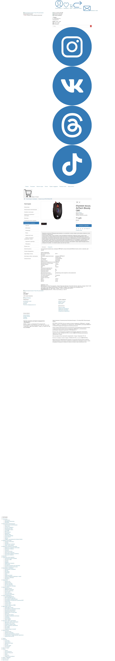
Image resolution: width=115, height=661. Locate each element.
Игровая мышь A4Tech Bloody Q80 (45, 198)
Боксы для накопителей (9, 594)
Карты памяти (7, 591)
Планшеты (7, 550)
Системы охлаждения (9, 527)
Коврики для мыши (8, 575)
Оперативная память (9, 529)
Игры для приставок (9, 584)
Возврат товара (61, 302)
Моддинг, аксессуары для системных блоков (13, 539)
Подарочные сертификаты (63, 308)
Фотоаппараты (8, 618)
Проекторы (7, 613)
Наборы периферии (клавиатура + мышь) (13, 576)
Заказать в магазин (84, 225)
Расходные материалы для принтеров (12, 565)
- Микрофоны (27, 243)
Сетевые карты (8, 603)
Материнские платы (9, 528)
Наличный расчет (8, 651)
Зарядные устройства (9, 632)
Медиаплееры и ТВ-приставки (11, 612)
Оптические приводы (9, 535)
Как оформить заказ (27, 301)
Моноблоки (7, 522)
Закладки (25, 317)
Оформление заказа (9, 643)
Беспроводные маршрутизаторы (11, 599)
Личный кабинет (26, 315)
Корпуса (6, 538)
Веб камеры (7, 571)
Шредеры (7, 562)
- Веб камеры (27, 227)
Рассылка (25, 318)
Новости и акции (40, 186)
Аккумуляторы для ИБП (9, 636)
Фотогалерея (7, 646)
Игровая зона (27, 246)
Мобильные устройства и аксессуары (29, 215)
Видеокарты (7, 533)
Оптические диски (8, 593)
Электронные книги (8, 551)
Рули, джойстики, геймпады (10, 585)
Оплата (46, 186)
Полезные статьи (62, 186)
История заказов (26, 316)
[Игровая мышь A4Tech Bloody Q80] (57, 210)
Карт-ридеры (7, 626)
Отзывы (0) (50, 247)
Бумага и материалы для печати (11, 566)
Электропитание (27, 258)
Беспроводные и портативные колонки (12, 608)
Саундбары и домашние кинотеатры (12, 615)
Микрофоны (7, 578)
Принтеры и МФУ (8, 559)
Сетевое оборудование (28, 251)
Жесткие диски (8, 532)
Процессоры (7, 526)
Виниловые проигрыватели (10, 609)
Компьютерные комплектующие (30, 209)
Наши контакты (71, 186)
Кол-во (77, 220)
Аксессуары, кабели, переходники (31, 256)
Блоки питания (8, 536)
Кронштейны (7, 627)
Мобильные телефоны (9, 548)
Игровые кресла (8, 582)
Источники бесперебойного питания (12, 633)
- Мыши (26, 232)
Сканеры (6, 560)
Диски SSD (7, 530)
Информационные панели (10, 611)
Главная (26, 186)
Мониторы (26, 218)
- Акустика (26, 225)
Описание (44, 247)
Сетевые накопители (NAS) (10, 605)
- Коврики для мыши (28, 235)
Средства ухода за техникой (10, 629)
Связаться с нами (61, 301)
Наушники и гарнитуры (9, 577)
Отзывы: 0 (87, 228)
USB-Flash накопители (9, 589)
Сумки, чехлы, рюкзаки (9, 545)
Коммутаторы (7, 601)
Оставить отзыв (79, 230)
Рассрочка (7, 655)
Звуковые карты (8, 534)
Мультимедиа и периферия (31, 198)
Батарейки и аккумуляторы (10, 624)
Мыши (6, 573)
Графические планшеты (9, 563)
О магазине (32, 186)
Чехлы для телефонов (9, 554)
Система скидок (8, 645)
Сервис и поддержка (54, 186)
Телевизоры (7, 617)
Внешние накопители (9, 590)
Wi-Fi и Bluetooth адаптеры (10, 597)
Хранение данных (27, 248)
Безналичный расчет (9, 652)
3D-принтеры (7, 564)
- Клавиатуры (27, 230)
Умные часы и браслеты (9, 552)
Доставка (25, 303)
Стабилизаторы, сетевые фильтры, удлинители (14, 635)
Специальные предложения (63, 311)
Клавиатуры (7, 572)
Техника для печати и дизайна (30, 220)
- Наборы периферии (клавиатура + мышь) (28, 238)
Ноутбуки (6, 542)
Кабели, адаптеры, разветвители (11, 625)
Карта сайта (60, 303)
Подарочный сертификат (10, 656)
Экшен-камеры (8, 619)
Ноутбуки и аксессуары (28, 212)
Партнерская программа (63, 309)
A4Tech (80, 212)
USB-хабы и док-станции (9, 623)
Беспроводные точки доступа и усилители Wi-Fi (14, 600)
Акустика (6, 570)
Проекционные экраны (9, 614)
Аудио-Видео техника (28, 253)
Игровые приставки (8, 583)
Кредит (6, 653)
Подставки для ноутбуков (10, 544)
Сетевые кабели (8, 602)
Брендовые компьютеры (9, 521)
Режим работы (7, 641)
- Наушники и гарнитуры (29, 241)
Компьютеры (26, 207)
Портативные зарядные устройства (12, 553)
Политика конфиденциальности (29, 304)
